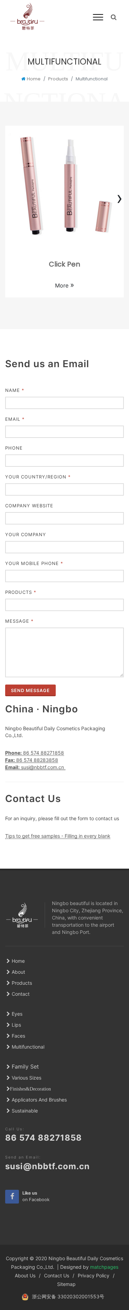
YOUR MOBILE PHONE (34, 563)
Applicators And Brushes (39, 1100)
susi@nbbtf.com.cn (47, 1166)
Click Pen (64, 264)
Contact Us (56, 1275)
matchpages (104, 1267)
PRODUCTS (20, 592)
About (18, 972)
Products (58, 79)
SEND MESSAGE (30, 690)
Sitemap (66, 1284)
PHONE (14, 448)
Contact (21, 994)
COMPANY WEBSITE (29, 505)
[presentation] (9, 198)
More (64, 285)
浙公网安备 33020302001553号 (68, 1296)
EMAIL (15, 419)
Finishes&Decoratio (29, 1088)
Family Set (25, 1066)
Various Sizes (26, 1078)
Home (34, 79)
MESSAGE (19, 621)
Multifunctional (28, 1047)
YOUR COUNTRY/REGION (38, 476)
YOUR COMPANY (25, 534)
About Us (25, 1275)
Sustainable (25, 1111)
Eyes (17, 1014)
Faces (18, 1036)
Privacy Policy (93, 1275)
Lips (16, 1025)
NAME (14, 390)
